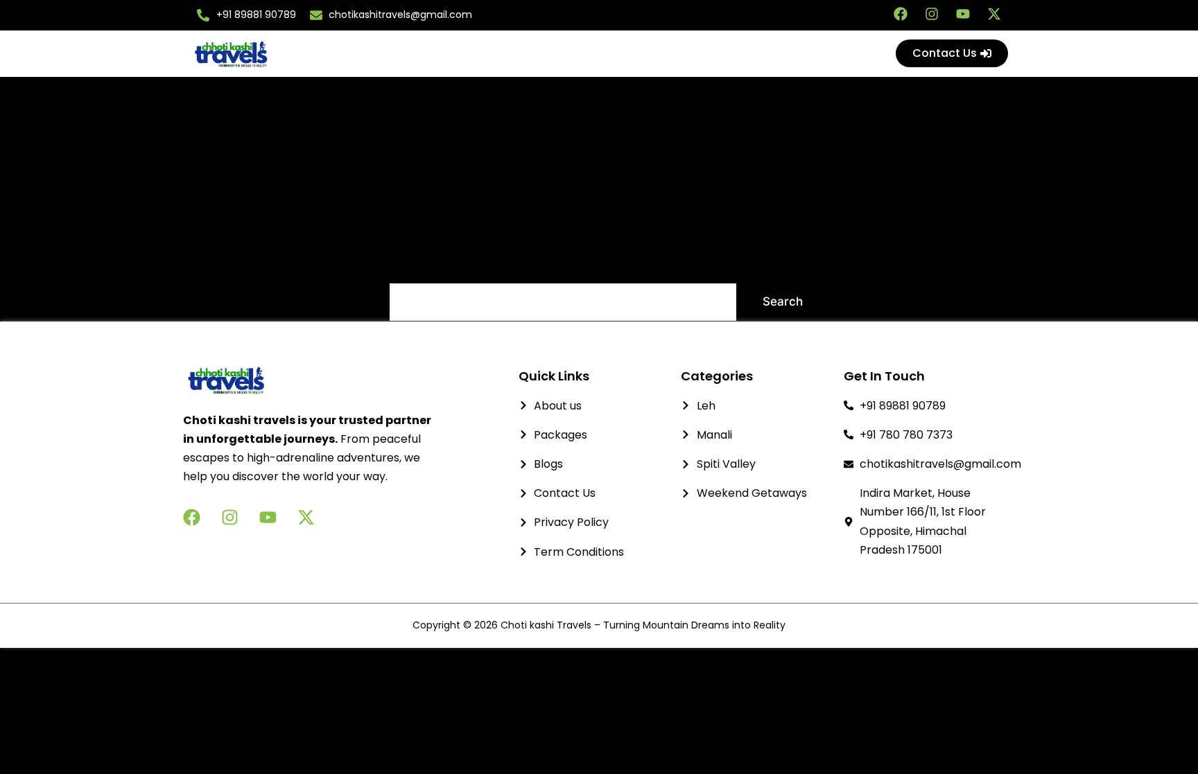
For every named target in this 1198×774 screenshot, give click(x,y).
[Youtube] (963, 14)
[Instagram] (932, 14)
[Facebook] (900, 14)
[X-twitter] (994, 14)
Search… (414, 264)
